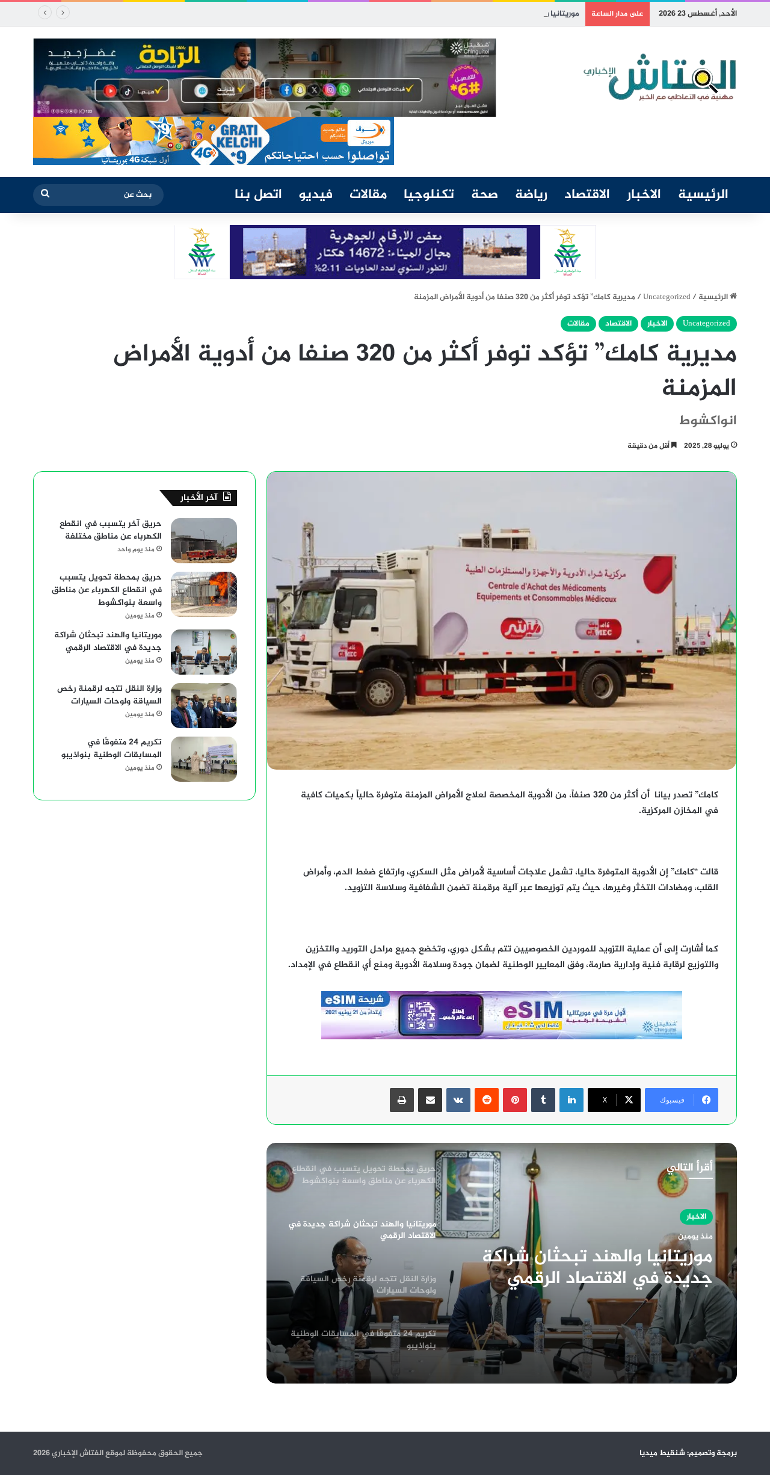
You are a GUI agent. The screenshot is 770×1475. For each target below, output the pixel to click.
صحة (484, 195)
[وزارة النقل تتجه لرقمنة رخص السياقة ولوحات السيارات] (204, 705)
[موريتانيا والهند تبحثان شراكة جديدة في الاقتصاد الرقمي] (204, 652)
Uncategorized (667, 297)
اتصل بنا (258, 195)
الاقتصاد (587, 195)
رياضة (531, 195)
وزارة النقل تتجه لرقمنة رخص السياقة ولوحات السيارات (109, 695)
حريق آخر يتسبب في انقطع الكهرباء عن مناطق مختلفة (111, 530)
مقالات (368, 195)
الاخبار (644, 195)
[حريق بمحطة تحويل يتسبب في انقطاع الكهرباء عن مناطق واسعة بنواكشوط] (204, 594)
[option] (501, 1263)
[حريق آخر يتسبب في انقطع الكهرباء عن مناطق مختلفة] (204, 540)
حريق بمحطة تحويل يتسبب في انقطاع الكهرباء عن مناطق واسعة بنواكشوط (107, 590)
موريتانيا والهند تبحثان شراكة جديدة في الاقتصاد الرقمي (484, 13)
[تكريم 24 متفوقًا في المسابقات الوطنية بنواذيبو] (204, 759)
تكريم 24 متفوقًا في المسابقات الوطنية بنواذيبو (111, 748)
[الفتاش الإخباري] (659, 78)
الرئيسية (703, 195)
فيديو (316, 195)
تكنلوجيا (429, 195)
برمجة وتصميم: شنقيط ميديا (688, 1453)
